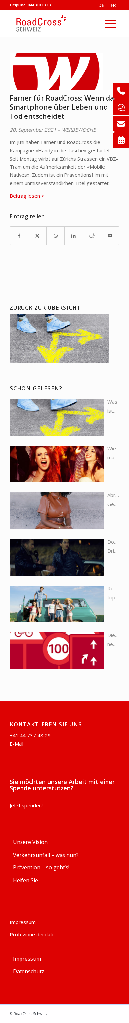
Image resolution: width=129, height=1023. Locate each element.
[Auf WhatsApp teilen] (55, 236)
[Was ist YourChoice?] (57, 417)
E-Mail (16, 743)
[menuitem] (110, 23)
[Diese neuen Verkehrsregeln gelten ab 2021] (57, 650)
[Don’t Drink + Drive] (57, 557)
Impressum (23, 922)
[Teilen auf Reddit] (92, 236)
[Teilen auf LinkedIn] (74, 236)
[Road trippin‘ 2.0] (57, 604)
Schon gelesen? (36, 388)
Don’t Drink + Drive (113, 546)
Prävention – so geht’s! (41, 867)
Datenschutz (28, 971)
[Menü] (110, 23)
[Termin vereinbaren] (121, 140)
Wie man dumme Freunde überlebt (113, 453)
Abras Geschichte (113, 499)
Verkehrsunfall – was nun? (46, 855)
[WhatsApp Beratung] (121, 107)
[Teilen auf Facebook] (19, 236)
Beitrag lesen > (27, 195)
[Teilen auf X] (37, 236)
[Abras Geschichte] (57, 510)
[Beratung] (121, 91)
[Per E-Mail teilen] (110, 236)
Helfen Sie (25, 880)
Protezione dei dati (31, 934)
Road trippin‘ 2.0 (113, 593)
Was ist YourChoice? (113, 406)
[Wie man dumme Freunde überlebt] (57, 464)
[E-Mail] (121, 124)
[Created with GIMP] (56, 71)
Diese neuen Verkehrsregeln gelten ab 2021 (113, 640)
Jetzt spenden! (26, 805)
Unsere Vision (30, 842)
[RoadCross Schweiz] (60, 23)
